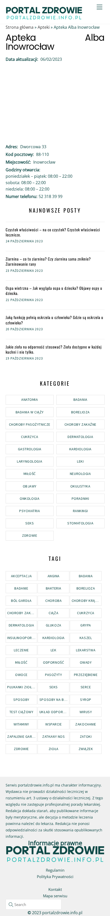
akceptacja (21, 576)
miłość (21, 662)
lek (54, 650)
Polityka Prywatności (55, 876)
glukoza (53, 625)
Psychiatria (29, 511)
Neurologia (80, 473)
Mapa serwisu (55, 895)
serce (86, 687)
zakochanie (85, 724)
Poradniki (80, 498)
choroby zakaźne (22, 613)
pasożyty (53, 674)
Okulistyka (80, 486)
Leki (80, 461)
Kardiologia (80, 449)
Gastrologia (29, 449)
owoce (21, 674)
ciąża (53, 613)
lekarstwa (85, 650)
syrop (85, 699)
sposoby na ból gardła (54, 699)
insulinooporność (22, 637)
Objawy (30, 486)
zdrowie (21, 748)
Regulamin (55, 870)
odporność (53, 662)
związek (86, 748)
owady (86, 662)
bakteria (53, 588)
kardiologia (53, 637)
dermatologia (21, 625)
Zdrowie (29, 535)
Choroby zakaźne (80, 424)
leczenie (21, 650)
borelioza (85, 588)
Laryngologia (29, 461)
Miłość (30, 473)
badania (86, 576)
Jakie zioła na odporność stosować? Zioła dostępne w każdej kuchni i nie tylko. (54, 349)
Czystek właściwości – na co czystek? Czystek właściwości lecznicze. (53, 232)
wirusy (86, 712)
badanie (21, 588)
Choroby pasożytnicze (29, 424)
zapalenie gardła (22, 736)
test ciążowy (21, 712)
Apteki (44, 27)
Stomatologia (80, 523)
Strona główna (20, 27)
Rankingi (80, 511)
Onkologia (29, 498)
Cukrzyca (29, 436)
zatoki (86, 736)
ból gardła (21, 600)
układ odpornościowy (54, 712)
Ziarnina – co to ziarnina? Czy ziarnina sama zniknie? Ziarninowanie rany (48, 261)
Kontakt (55, 889)
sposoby (21, 699)
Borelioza (80, 412)
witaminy (21, 724)
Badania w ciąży (30, 412)
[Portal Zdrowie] (44, 18)
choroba (53, 600)
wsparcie (53, 724)
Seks (29, 523)
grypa (85, 625)
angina (54, 576)
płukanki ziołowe (22, 687)
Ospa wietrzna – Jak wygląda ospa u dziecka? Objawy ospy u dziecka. (54, 290)
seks (53, 687)
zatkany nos (53, 736)
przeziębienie (85, 674)
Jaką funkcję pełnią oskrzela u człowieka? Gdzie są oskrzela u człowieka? (54, 320)
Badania (80, 399)
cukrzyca (85, 613)
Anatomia (29, 399)
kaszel (86, 637)
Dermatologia (80, 436)
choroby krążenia (87, 600)
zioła (54, 748)
